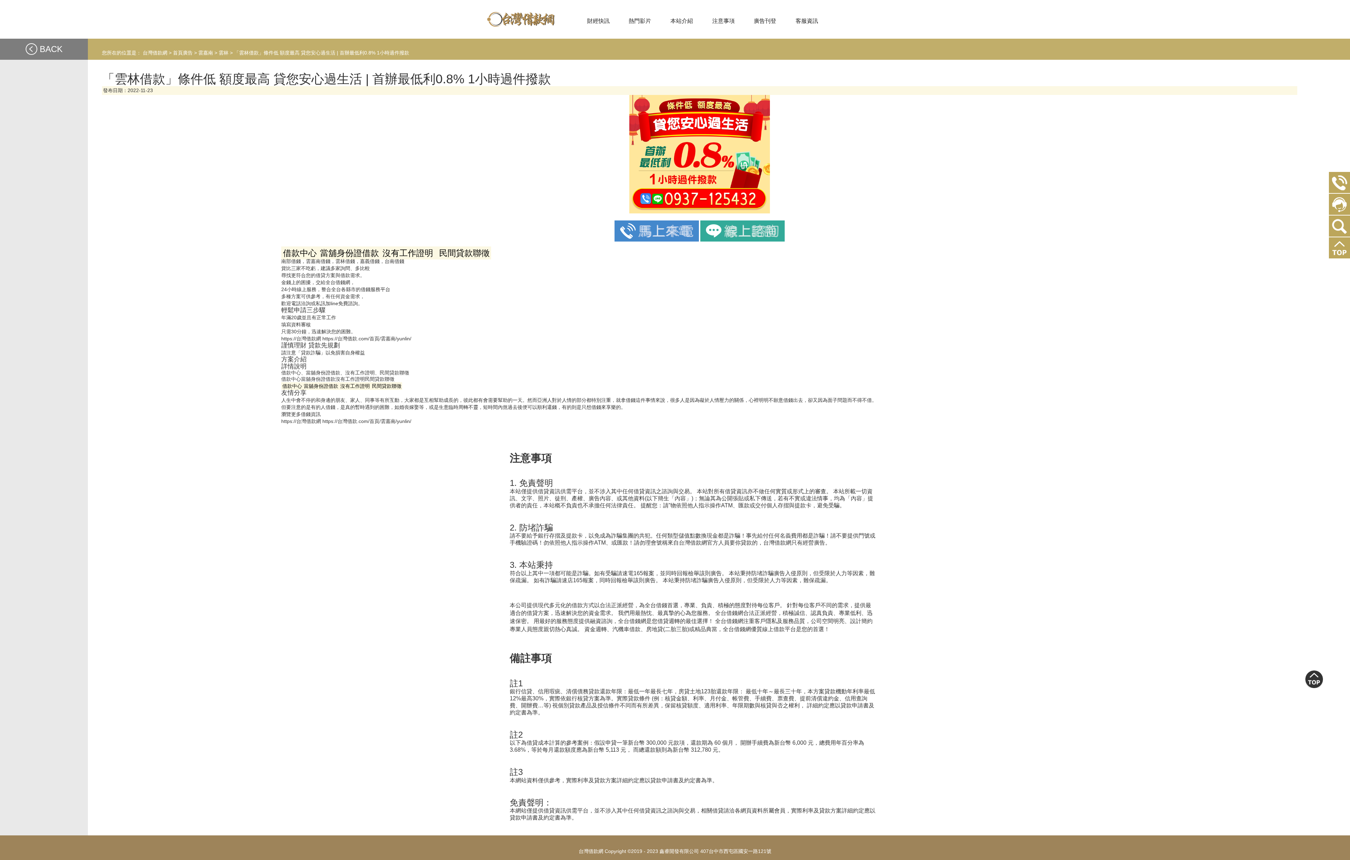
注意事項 (723, 21)
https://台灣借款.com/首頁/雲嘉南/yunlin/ (366, 338)
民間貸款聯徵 (379, 379)
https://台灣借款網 (301, 338)
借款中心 (291, 379)
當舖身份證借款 (318, 379)
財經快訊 (598, 21)
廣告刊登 (765, 21)
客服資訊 (807, 21)
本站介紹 (681, 21)
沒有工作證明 (350, 379)
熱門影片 (640, 21)
